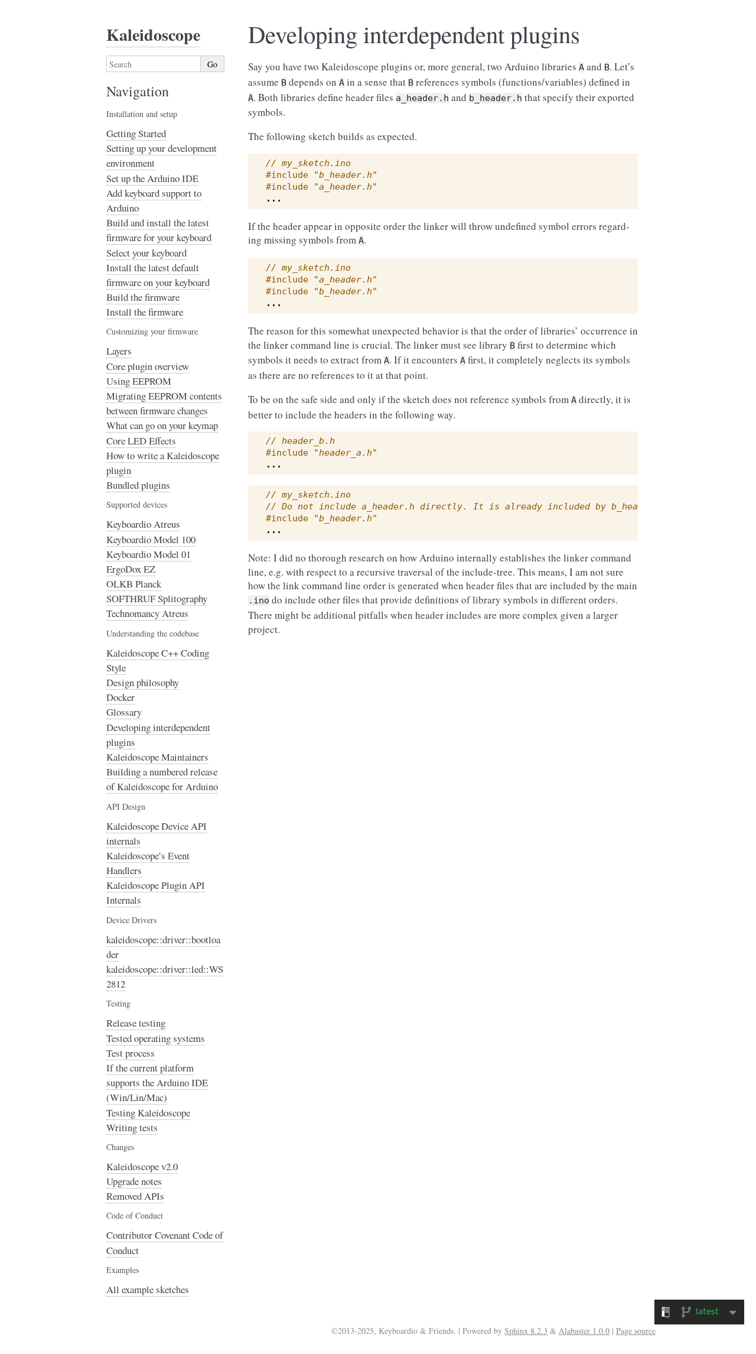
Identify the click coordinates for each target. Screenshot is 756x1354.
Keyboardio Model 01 (148, 554)
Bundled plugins (138, 485)
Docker (120, 697)
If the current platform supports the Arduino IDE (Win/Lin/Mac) (157, 1082)
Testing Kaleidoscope (148, 1112)
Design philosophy (142, 682)
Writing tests (132, 1127)
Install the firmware (144, 312)
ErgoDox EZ (130, 569)
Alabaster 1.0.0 (584, 1330)
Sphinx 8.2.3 (526, 1330)
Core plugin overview (147, 366)
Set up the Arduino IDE (152, 178)
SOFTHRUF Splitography (156, 598)
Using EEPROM (138, 381)
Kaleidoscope (153, 34)
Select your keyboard (146, 252)
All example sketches (147, 1289)
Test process (130, 1053)
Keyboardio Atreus (143, 524)
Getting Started (136, 133)
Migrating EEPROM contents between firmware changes (164, 403)
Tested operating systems (155, 1038)
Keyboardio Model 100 (150, 539)
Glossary (124, 712)
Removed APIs (135, 1196)
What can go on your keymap (162, 425)
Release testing (135, 1023)
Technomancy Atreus (147, 613)
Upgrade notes (134, 1181)
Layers (119, 351)
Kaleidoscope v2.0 (142, 1166)
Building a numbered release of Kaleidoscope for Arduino (162, 779)
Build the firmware (143, 297)
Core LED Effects (141, 440)
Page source (636, 1330)
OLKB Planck (133, 583)
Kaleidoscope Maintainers (157, 757)
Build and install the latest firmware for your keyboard (158, 230)
